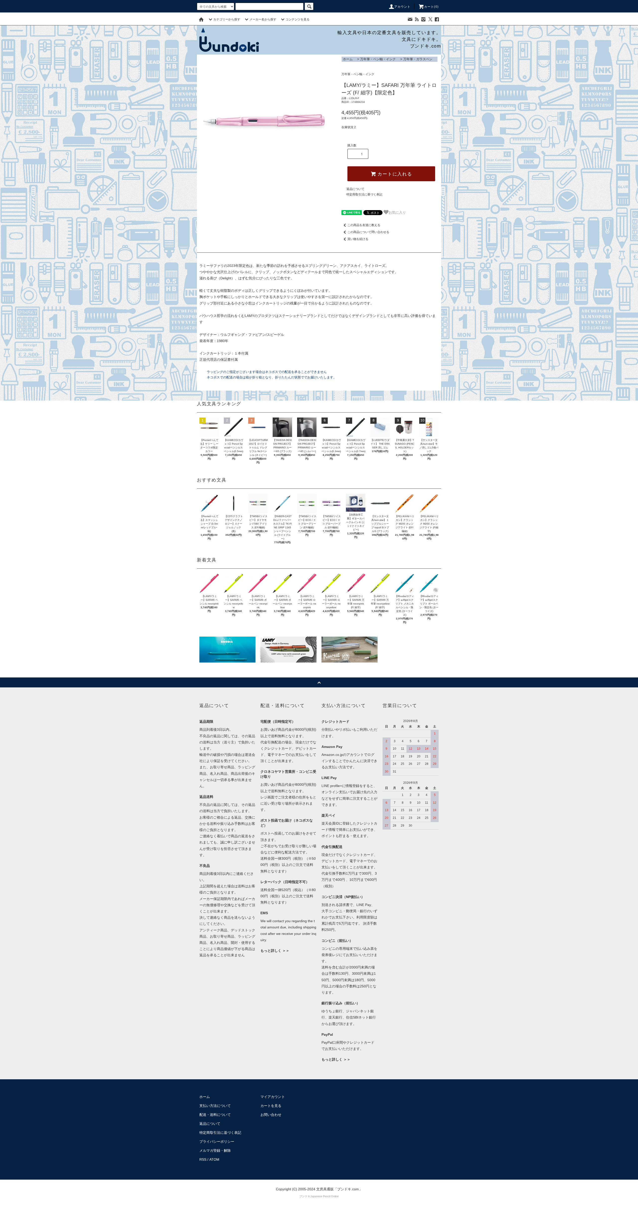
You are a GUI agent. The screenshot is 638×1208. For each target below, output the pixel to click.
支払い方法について (215, 1106)
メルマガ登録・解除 (215, 1150)
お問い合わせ (270, 1115)
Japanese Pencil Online (324, 1196)
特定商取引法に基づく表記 (364, 194)
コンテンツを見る (298, 19)
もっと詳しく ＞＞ (274, 951)
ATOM (214, 1159)
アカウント (402, 6)
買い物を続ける (357, 239)
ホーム (348, 59)
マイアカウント (272, 1097)
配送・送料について (215, 1115)
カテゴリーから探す (226, 19)
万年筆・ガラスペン (417, 59)
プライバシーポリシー (216, 1142)
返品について (355, 189)
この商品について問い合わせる (368, 232)
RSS (202, 1159)
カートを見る (270, 1106)
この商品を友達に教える (363, 225)
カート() (431, 6)
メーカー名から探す (262, 19)
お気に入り (397, 212)
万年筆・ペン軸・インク (378, 59)
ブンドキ (304, 1196)
